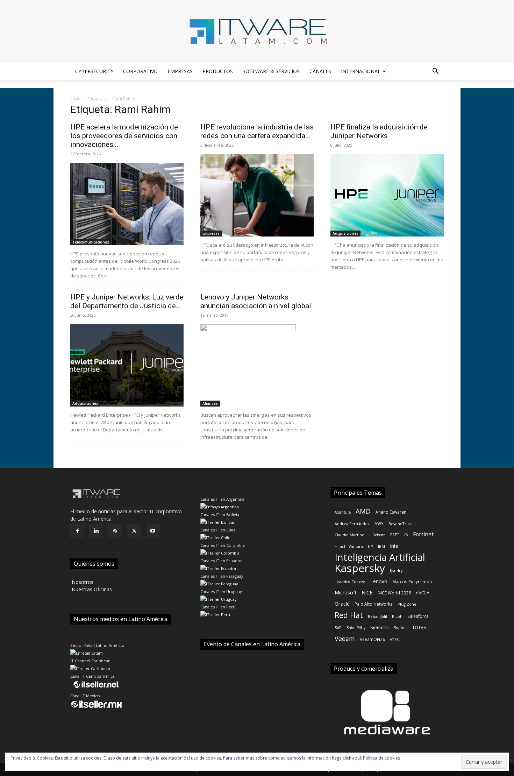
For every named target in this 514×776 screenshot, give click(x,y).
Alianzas (210, 403)
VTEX (394, 639)
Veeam (345, 638)
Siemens (379, 627)
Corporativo (140, 71)
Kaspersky (360, 568)
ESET (394, 534)
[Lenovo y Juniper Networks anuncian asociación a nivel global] (257, 365)
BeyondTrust (400, 523)
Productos (217, 71)
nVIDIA (422, 593)
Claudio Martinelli (351, 534)
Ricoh (397, 616)
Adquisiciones (345, 233)
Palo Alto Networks (374, 604)
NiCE (367, 592)
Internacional (360, 71)
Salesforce (418, 616)
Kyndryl (397, 570)
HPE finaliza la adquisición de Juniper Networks (379, 131)
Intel (395, 546)
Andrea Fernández (352, 523)
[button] (435, 72)
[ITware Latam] (257, 31)
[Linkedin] (96, 531)
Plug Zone (407, 604)
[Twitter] (134, 531)
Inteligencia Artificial (380, 557)
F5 (406, 534)
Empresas (180, 71)
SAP (338, 627)
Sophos (400, 627)
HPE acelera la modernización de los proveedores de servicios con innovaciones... (124, 136)
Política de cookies (381, 758)
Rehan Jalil (377, 616)
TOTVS (419, 627)
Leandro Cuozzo (350, 581)
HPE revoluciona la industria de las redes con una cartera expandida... (257, 131)
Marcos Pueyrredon (412, 581)
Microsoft (346, 592)
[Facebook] (77, 531)
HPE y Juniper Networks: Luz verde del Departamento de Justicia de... (127, 301)
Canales (320, 71)
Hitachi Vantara (349, 546)
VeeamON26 (372, 639)
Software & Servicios (271, 71)
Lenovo (378, 581)
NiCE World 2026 (394, 592)
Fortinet (423, 534)
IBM (381, 546)
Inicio (75, 99)
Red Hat (349, 615)
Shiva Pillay (356, 627)
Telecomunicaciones (90, 242)
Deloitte (378, 534)
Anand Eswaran (391, 512)
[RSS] (115, 531)
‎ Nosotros (81, 582)
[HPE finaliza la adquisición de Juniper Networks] (387, 195)
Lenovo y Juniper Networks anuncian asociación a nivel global (255, 301)
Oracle (342, 603)
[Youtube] (153, 531)
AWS (379, 523)
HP (370, 546)
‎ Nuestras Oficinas (91, 589)
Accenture (343, 512)
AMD (363, 511)
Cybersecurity (94, 71)
